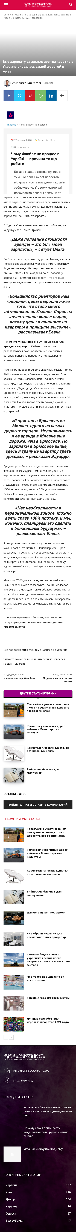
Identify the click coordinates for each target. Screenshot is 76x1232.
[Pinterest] (30, 95)
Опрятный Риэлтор (30, 83)
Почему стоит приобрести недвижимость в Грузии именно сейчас (46, 1132)
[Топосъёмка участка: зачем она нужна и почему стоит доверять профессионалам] (14, 710)
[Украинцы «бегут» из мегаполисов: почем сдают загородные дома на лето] (12, 1112)
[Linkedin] (51, 95)
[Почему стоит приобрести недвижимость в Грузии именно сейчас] (12, 1133)
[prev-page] (6, 1037)
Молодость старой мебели (19, 678)
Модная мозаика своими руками (57, 680)
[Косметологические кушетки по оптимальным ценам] (14, 753)
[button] (71, 5)
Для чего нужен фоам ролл (46, 912)
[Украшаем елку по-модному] (12, 1154)
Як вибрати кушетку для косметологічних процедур (46, 935)
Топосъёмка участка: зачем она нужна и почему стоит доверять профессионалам (48, 707)
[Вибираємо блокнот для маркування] (14, 775)
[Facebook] (9, 95)
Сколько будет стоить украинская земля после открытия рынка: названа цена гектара (48, 960)
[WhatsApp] (40, 95)
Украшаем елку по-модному (43, 1149)
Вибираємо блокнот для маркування (44, 893)
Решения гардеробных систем (48, 997)
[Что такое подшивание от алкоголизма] (14, 982)
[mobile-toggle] (6, 5)
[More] (62, 95)
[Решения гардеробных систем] (14, 1003)
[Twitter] (19, 95)
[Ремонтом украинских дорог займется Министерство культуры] (14, 732)
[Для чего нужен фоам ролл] (14, 918)
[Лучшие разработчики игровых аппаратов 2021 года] (14, 1024)
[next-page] (11, 1037)
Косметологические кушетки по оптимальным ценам (48, 749)
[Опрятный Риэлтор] (8, 83)
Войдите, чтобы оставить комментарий (38, 804)
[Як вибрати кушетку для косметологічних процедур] (14, 939)
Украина (19, 14)
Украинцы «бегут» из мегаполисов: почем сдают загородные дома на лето (48, 1111)
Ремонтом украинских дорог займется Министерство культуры (46, 729)
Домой (7, 14)
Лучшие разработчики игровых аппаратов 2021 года (48, 1020)
